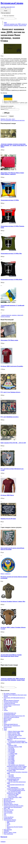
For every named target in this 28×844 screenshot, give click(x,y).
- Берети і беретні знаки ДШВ (15, 731)
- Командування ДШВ (13, 732)
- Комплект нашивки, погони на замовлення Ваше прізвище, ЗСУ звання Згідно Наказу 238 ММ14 (14, 145)
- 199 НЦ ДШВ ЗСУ (12, 780)
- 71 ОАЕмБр (11, 752)
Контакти (12, 7)
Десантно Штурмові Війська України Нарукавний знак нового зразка (11, 655)
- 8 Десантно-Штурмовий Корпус (16, 741)
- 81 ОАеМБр (11, 760)
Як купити (6, 7)
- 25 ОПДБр (10, 748)
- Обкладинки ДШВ (12, 794)
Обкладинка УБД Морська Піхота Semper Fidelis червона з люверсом (12, 173)
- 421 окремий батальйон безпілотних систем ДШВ (14, 792)
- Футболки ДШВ (12, 796)
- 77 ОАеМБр (11, 755)
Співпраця (3, 841)
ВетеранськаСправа (12, 3)
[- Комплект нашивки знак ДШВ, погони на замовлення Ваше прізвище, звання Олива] (12, 53)
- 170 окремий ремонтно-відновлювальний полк (14, 778)
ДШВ (5, 22)
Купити (11, 116)
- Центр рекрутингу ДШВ (14, 797)
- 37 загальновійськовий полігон (16, 790)
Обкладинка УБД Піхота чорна (9, 340)
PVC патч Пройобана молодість (10, 416)
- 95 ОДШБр (10, 763)
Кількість (3, 116)
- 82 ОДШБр (10, 762)
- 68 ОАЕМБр (11, 751)
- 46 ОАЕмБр (11, 749)
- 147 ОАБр (10, 774)
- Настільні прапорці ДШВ (14, 746)
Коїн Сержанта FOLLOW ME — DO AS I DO (13, 442)
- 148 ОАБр (10, 776)
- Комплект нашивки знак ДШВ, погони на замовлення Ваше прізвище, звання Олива (15, 24)
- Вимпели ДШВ (12, 745)
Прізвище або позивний (7, 106)
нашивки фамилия (6, 315)
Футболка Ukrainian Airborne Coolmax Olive (13, 601)
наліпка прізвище (5, 316)
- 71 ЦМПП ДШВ (12, 753)
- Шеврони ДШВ (12, 737)
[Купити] (1, 180)
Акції (2, 7)
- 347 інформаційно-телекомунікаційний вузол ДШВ (15, 788)
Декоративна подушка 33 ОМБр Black (11, 279)
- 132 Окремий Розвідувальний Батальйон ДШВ (15, 770)
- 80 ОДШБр (10, 759)
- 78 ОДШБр (10, 756)
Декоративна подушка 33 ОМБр (10, 200)
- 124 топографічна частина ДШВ (16, 767)
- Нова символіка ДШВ (13, 734)
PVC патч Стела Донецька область (10, 392)
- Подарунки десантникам (14, 735)
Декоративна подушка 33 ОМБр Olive (11, 253)
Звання (2, 109)
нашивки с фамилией (17, 315)
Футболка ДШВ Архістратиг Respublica (12, 366)
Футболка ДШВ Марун (7, 495)
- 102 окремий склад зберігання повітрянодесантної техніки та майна (17, 765)
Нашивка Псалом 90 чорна (8, 518)
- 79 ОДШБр (10, 758)
